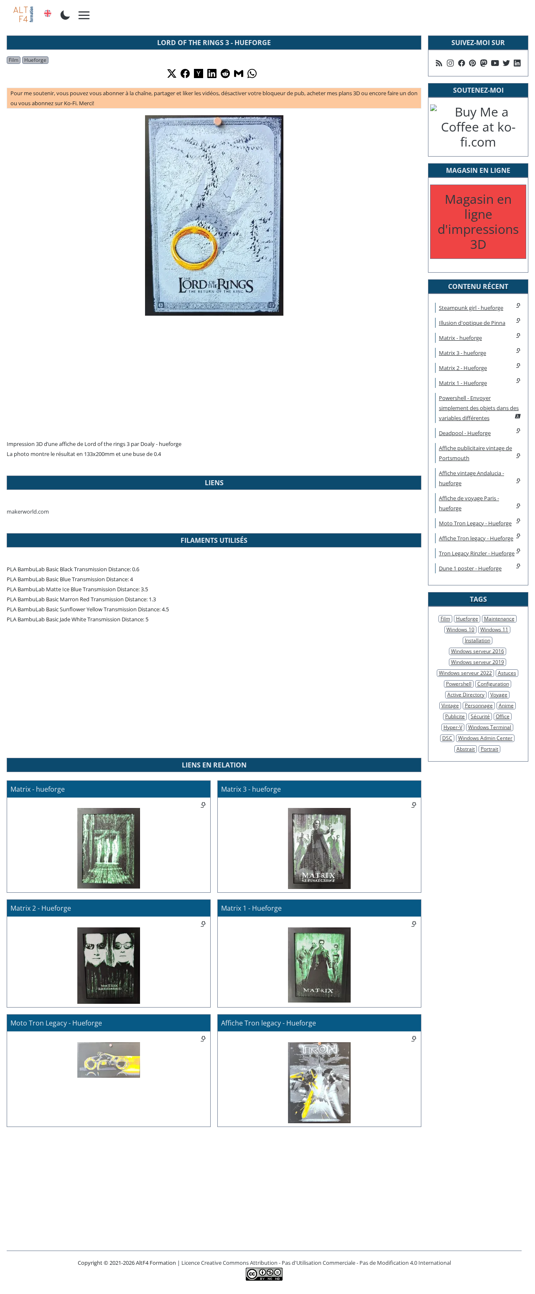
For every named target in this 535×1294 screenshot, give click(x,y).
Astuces (507, 672)
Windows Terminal (489, 727)
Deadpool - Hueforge (465, 433)
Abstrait (465, 748)
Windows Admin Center (485, 738)
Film (13, 59)
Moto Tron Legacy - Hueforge (475, 523)
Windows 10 (460, 629)
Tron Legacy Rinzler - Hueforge (477, 553)
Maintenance (499, 618)
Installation (477, 640)
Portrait (489, 748)
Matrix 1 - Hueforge (463, 383)
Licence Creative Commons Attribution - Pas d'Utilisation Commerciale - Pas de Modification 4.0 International (316, 1262)
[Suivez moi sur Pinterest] (472, 63)
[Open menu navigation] (84, 15)
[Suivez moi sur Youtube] (495, 63)
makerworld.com (28, 511)
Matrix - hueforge (460, 338)
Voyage (498, 694)
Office (503, 716)
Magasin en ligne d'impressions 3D (478, 221)
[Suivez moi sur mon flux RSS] (439, 63)
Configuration (493, 683)
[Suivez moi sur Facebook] (462, 63)
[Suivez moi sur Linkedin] (517, 63)
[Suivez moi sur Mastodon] (484, 63)
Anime (506, 705)
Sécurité (480, 716)
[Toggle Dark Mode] (65, 14)
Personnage (479, 705)
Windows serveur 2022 (465, 672)
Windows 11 (494, 629)
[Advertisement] (214, 376)
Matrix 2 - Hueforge (463, 368)
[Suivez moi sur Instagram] (450, 63)
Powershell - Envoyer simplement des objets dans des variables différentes (479, 408)
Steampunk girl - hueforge (471, 307)
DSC (447, 738)
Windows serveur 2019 (477, 662)
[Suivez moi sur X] (506, 63)
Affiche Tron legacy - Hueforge (476, 538)
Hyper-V (452, 727)
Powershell (458, 683)
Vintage (450, 705)
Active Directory (465, 694)
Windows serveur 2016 (477, 651)
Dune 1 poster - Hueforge (470, 568)
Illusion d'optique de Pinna (472, 323)
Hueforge (35, 59)
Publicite (455, 716)
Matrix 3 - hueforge (462, 353)
